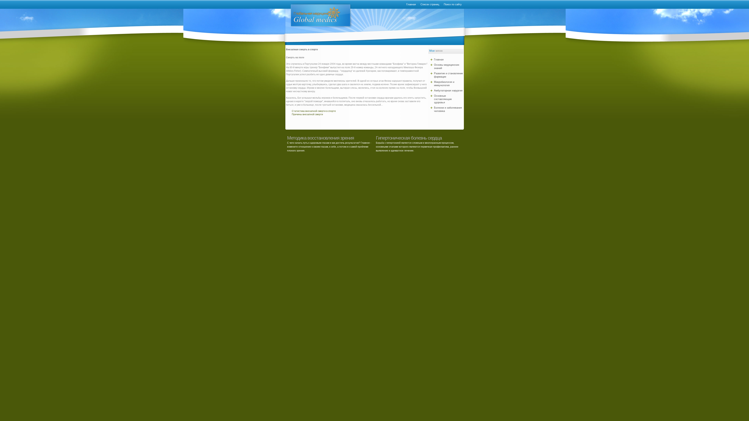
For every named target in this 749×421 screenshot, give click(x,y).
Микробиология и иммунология (444, 83)
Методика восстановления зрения (320, 137)
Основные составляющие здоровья (443, 99)
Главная (411, 4)
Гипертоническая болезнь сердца (409, 137)
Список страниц (430, 4)
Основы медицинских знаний (446, 66)
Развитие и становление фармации (448, 75)
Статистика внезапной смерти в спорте (314, 111)
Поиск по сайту (453, 4)
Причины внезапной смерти (307, 114)
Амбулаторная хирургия (448, 90)
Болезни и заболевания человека (448, 109)
